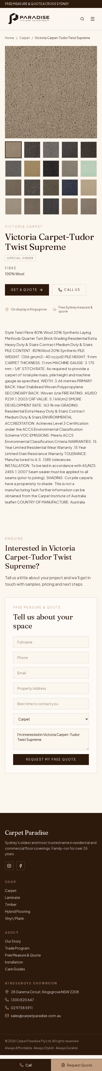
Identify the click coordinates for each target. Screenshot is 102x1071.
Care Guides (15, 969)
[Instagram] (9, 866)
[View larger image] (51, 92)
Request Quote (79, 1065)
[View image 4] (69, 149)
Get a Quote (24, 290)
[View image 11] (13, 187)
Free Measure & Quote (23, 955)
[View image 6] (13, 168)
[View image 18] (51, 206)
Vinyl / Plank (14, 918)
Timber (11, 904)
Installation (14, 962)
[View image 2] (32, 149)
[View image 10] (88, 168)
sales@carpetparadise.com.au (36, 1015)
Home (9, 38)
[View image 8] (51, 168)
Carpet (24, 38)
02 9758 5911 (22, 1007)
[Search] (82, 19)
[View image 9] (69, 168)
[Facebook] (20, 866)
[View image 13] (51, 187)
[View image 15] (88, 187)
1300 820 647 (22, 999)
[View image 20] (88, 206)
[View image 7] (32, 168)
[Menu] (92, 18)
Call (29, 1065)
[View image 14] (69, 187)
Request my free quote (51, 759)
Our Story (13, 941)
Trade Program (17, 948)
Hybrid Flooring (17, 911)
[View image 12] (32, 187)
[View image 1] (13, 149)
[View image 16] (13, 206)
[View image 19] (69, 206)
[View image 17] (32, 206)
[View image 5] (88, 149)
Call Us (72, 290)
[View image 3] (51, 149)
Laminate (12, 897)
